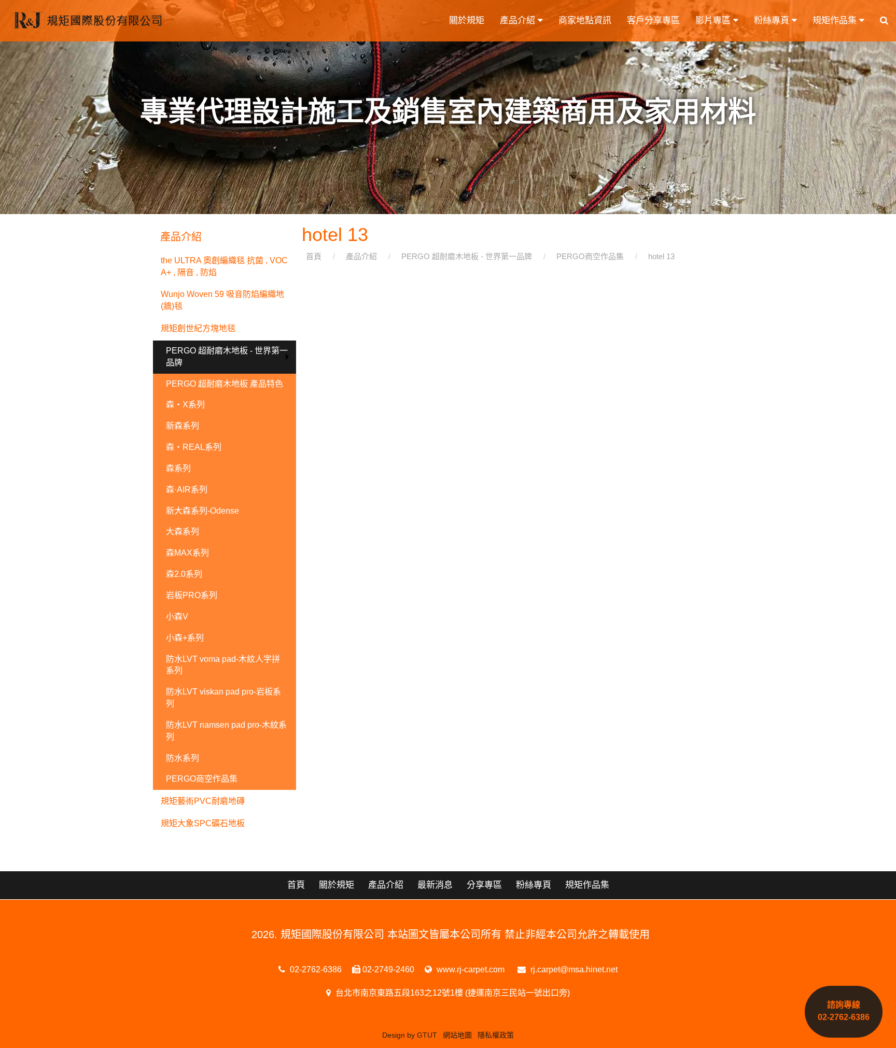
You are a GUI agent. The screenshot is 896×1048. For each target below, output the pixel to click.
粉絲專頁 (773, 20)
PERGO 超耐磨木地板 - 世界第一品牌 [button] (227, 356)
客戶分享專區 (653, 20)
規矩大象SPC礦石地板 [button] (203, 823)
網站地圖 (457, 1035)
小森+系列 (185, 637)
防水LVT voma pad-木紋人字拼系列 (223, 665)
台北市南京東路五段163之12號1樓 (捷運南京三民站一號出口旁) (451, 992)
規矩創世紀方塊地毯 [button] (198, 328)
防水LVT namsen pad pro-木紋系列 (226, 730)
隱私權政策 (496, 1035)
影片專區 (714, 20)
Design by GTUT (409, 1035)
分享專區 (484, 885)
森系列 (178, 468)
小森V (177, 616)
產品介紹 (519, 20)
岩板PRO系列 (191, 595)
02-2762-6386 (315, 969)
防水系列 (182, 758)
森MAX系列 (187, 552)
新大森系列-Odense (202, 510)
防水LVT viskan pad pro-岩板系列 (223, 697)
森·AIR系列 (186, 489)
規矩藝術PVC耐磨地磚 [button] (203, 801)
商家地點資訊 (584, 20)
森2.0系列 (184, 574)
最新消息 (435, 885)
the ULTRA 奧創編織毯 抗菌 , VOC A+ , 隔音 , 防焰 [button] (224, 266)
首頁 (296, 885)
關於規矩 (466, 20)
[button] (884, 20)
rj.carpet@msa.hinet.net (573, 969)
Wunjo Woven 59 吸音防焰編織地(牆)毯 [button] (222, 300)
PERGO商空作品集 (201, 778)
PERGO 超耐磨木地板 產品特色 (224, 383)
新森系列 (182, 425)
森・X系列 (185, 404)
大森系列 (182, 531)
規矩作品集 (836, 20)
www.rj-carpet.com (470, 969)
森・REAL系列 (193, 447)
